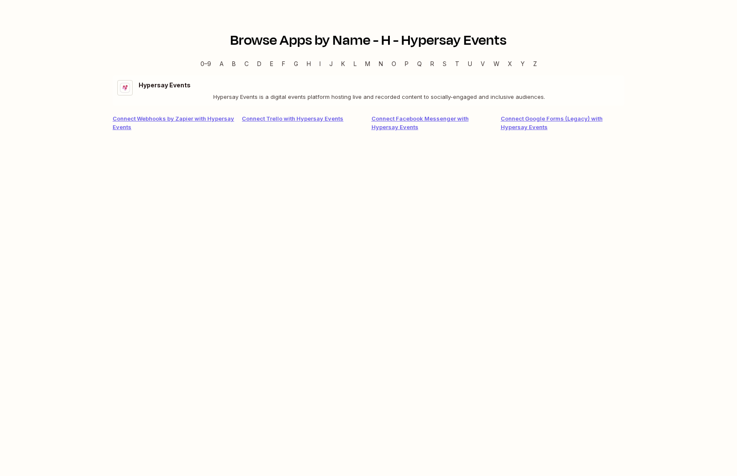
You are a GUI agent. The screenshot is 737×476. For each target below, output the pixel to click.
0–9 (205, 63)
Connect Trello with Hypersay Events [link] (292, 118)
